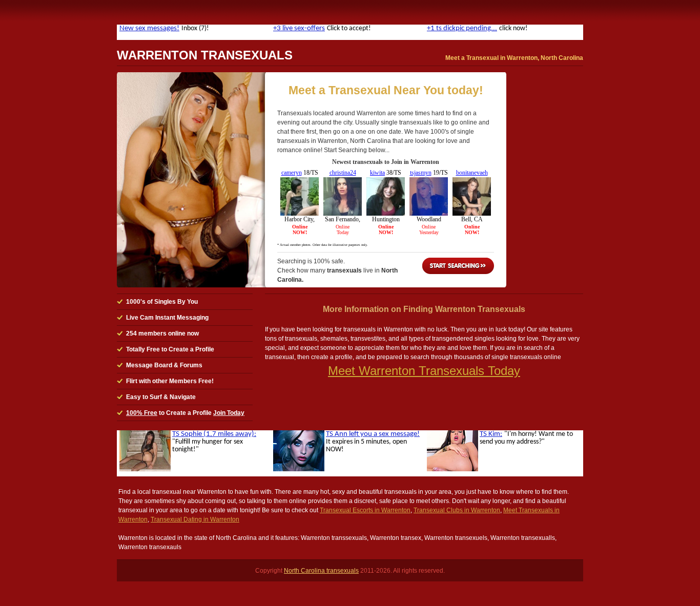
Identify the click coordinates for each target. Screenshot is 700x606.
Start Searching (458, 266)
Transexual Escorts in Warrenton (365, 510)
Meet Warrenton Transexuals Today (424, 371)
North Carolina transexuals (321, 570)
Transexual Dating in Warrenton (195, 519)
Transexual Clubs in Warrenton (457, 510)
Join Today (228, 412)
